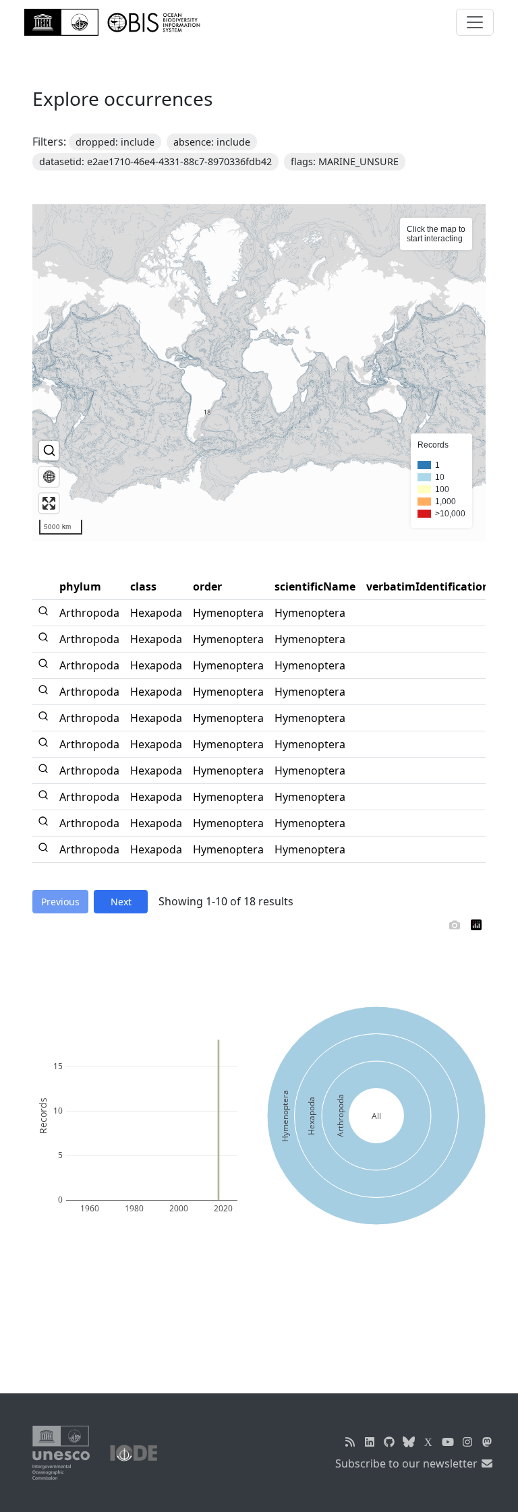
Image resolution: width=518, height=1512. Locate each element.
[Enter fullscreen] (49, 503)
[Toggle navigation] (475, 22)
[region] (259, 372)
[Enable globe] (49, 477)
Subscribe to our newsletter (407, 1463)
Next (121, 901)
